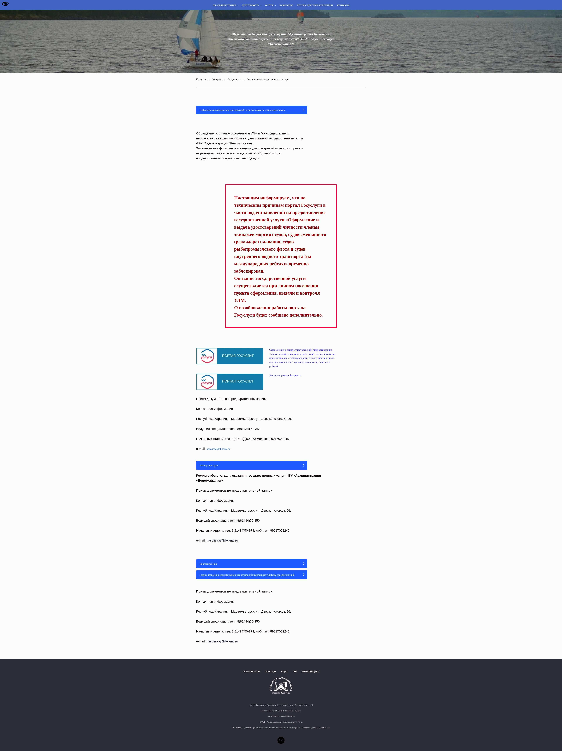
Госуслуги (234, 79)
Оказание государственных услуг (267, 79)
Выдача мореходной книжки (285, 375)
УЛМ (294, 671)
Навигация (286, 5)
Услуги (269, 5)
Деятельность (250, 5)
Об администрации (225, 5)
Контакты (343, 5)
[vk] (281, 740)
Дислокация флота (310, 671)
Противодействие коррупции (315, 5)
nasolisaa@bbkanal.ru (218, 449)
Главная (201, 79)
